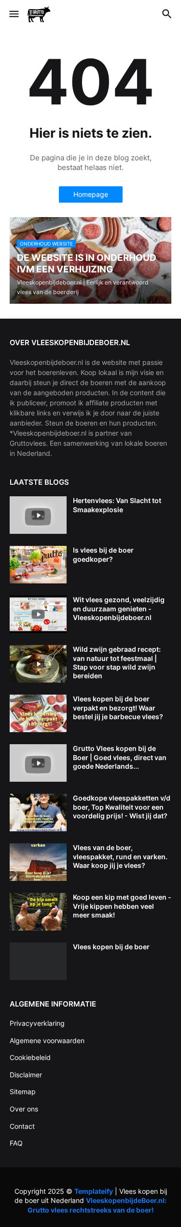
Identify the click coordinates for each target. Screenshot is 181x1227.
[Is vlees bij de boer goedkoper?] (38, 564)
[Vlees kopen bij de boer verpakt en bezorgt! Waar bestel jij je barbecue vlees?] (38, 713)
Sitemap (23, 1091)
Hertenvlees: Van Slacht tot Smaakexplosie (117, 504)
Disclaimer (26, 1075)
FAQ (16, 1143)
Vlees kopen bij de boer (111, 947)
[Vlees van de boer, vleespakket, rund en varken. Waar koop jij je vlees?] (38, 862)
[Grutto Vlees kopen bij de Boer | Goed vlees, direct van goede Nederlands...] (38, 763)
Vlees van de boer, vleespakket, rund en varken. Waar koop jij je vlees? (120, 856)
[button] (13, 14)
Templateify (93, 1191)
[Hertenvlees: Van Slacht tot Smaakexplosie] (38, 515)
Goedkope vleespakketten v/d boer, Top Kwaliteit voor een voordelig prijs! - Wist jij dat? (121, 806)
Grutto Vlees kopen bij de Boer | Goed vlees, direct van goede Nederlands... (120, 757)
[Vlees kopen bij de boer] (38, 961)
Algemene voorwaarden (47, 1040)
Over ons (24, 1109)
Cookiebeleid (30, 1057)
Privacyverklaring (37, 1023)
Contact (22, 1126)
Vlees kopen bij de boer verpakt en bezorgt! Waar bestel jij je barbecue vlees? (118, 707)
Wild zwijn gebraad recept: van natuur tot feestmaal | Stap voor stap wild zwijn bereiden (117, 662)
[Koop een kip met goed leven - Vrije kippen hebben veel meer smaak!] (38, 911)
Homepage (90, 194)
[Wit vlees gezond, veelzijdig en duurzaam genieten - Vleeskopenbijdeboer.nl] (38, 614)
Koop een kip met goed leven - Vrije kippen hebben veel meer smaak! (122, 905)
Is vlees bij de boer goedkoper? (103, 554)
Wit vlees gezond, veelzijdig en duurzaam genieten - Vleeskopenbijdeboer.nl (119, 608)
